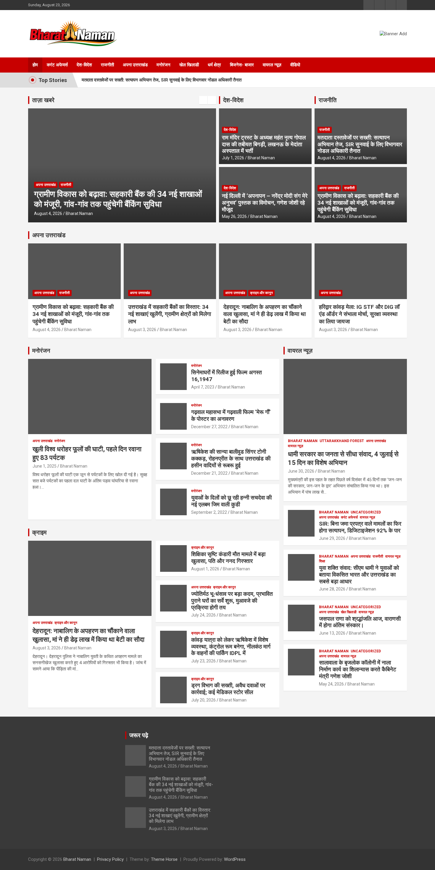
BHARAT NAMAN (303, 441)
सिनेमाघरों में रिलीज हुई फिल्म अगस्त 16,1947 (226, 376)
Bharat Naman (106, 213)
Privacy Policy (110, 859)
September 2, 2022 (209, 512)
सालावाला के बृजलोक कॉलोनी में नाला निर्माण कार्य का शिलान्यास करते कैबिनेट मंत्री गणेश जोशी (357, 669)
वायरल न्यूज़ (272, 65)
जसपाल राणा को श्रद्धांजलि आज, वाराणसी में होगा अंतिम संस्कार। (360, 622)
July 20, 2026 (203, 700)
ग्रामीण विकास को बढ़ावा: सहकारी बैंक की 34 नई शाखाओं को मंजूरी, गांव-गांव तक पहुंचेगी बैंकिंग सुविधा (358, 202)
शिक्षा (322, 561)
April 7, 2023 (202, 387)
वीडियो (295, 65)
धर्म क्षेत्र (214, 65)
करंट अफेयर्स (57, 65)
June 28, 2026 (332, 589)
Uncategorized (366, 512)
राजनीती (107, 65)
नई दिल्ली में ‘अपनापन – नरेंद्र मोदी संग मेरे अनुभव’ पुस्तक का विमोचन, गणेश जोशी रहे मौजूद (264, 202)
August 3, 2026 (75, 213)
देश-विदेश (84, 65)
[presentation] (203, 100)
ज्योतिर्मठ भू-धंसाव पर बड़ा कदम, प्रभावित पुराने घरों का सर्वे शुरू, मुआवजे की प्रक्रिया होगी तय (232, 600)
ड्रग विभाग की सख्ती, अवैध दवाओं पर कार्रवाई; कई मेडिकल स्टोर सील (228, 689)
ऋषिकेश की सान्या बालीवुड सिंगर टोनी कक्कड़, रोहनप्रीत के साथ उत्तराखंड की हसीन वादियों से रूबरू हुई (230, 458)
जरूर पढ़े (138, 735)
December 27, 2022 (209, 426)
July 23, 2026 (203, 661)
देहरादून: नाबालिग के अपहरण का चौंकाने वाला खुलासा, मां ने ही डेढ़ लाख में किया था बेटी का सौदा (264, 314)
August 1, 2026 (205, 568)
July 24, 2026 (203, 615)
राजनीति (327, 100)
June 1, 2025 (45, 466)
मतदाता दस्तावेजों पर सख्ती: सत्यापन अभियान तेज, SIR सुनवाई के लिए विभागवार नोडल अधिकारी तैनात (161, 80)
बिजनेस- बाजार (242, 65)
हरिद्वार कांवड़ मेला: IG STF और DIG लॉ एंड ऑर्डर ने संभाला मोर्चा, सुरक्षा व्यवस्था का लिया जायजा (359, 314)
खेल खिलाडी (189, 65)
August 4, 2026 (332, 157)
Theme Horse (164, 859)
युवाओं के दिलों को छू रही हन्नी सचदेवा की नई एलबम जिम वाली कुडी (231, 501)
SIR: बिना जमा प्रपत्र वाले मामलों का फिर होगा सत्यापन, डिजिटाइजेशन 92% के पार (360, 527)
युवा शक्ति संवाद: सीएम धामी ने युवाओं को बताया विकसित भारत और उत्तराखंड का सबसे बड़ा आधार (359, 574)
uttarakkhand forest (342, 441)
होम (35, 65)
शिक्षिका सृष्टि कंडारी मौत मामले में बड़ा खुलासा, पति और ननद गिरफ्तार (228, 557)
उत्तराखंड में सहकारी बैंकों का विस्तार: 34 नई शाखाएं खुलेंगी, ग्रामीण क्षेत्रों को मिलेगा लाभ (169, 314)
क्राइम (39, 532)
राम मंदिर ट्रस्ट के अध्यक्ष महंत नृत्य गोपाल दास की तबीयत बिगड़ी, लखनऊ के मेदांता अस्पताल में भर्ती (264, 144)
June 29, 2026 (332, 538)
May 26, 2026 (234, 216)
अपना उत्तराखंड (135, 65)
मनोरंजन (163, 65)
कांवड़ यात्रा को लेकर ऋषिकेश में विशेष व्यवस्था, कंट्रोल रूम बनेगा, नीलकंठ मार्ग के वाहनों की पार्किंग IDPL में (230, 646)
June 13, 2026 (332, 633)
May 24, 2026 (331, 684)
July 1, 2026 (233, 157)
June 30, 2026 (301, 471)
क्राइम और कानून (261, 293)
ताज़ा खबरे (43, 100)
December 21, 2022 (209, 473)
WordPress (235, 859)
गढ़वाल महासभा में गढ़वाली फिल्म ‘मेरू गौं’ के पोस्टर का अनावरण (231, 415)
